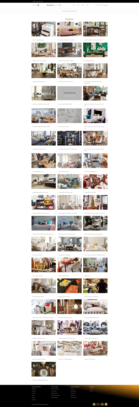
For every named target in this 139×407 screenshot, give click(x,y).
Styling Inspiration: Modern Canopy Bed (67, 213)
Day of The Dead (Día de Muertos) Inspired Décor (94, 149)
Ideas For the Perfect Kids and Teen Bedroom (43, 234)
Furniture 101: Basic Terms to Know (66, 40)
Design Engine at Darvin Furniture (40, 192)
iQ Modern (34, 391)
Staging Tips (87, 275)
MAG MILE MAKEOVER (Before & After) (41, 126)
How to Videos (54, 391)
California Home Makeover (90, 171)
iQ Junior (33, 397)
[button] (78, 5)
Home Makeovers (54, 397)
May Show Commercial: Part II (65, 317)
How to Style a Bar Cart (38, 275)
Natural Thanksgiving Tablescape (40, 380)
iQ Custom (34, 399)
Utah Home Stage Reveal (38, 296)
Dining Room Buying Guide (39, 81)
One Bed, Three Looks (63, 171)
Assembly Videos (54, 393)
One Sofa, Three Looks (63, 126)
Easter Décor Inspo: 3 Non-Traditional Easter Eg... (94, 127)
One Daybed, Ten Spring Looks (65, 192)
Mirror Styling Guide (88, 60)
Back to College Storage (38, 40)
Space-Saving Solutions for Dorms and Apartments (93, 82)
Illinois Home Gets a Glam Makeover (66, 234)
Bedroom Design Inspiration (39, 359)
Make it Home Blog (55, 388)
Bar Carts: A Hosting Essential (65, 359)
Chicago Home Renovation (64, 255)
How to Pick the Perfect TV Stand (65, 60)
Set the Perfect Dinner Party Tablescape (93, 234)
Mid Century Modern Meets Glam (91, 317)
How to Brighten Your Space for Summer (93, 40)
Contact (91, 391)
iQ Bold (33, 395)
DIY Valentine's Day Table (90, 192)
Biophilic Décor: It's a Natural (39, 60)
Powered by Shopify (44, 404)
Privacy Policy (73, 395)
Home (63, 11)
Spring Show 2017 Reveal (64, 296)
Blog (67, 11)
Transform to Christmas (89, 359)
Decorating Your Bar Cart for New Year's (67, 149)
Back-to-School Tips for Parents (65, 81)
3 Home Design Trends (63, 275)
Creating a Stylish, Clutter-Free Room (41, 213)
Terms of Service (74, 397)
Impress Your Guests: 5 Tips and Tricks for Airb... (94, 104)
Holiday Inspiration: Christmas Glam (66, 338)
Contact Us (73, 388)
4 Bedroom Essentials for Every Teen (41, 104)
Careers (91, 388)
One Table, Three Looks (38, 171)
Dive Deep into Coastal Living (39, 149)
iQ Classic (34, 388)
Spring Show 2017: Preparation (91, 296)
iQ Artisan (34, 393)
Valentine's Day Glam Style (39, 338)
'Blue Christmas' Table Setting (91, 338)
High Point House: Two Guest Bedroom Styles (43, 317)
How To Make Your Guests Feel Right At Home (94, 255)
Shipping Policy (73, 391)
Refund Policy (73, 393)
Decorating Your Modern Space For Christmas (94, 213)
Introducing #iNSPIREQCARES (65, 104)
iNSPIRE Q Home (38, 404)
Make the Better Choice (55, 395)
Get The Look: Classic (37, 255)
